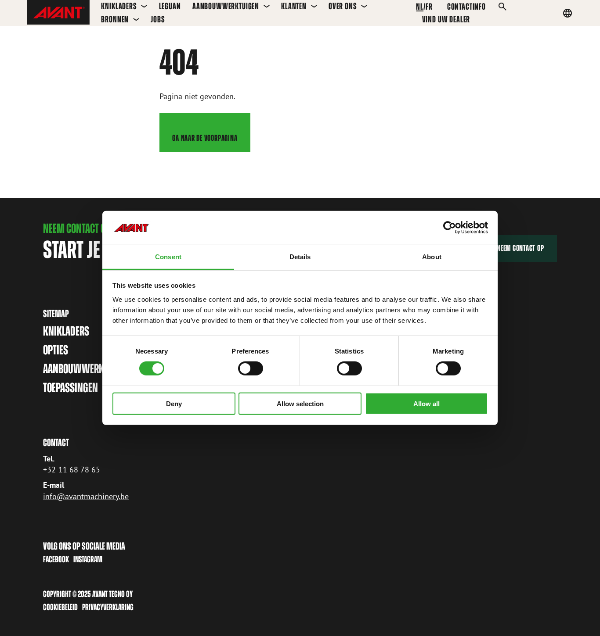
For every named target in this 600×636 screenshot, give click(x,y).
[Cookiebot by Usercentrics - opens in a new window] (449, 227)
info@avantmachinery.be (86, 496)
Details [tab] (300, 257)
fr (429, 6)
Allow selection (300, 403)
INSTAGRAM (87, 559)
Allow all (426, 403)
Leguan (170, 6)
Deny (174, 403)
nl (419, 6)
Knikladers (119, 6)
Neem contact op (520, 248)
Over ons (343, 6)
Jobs (158, 19)
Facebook (56, 559)
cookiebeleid (60, 607)
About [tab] (431, 257)
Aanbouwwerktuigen (225, 6)
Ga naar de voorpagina (204, 138)
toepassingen (70, 388)
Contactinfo (466, 6)
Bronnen (115, 19)
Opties (55, 350)
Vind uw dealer (446, 19)
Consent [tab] (168, 257)
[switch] (250, 368)
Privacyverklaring (108, 607)
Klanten (294, 6)
